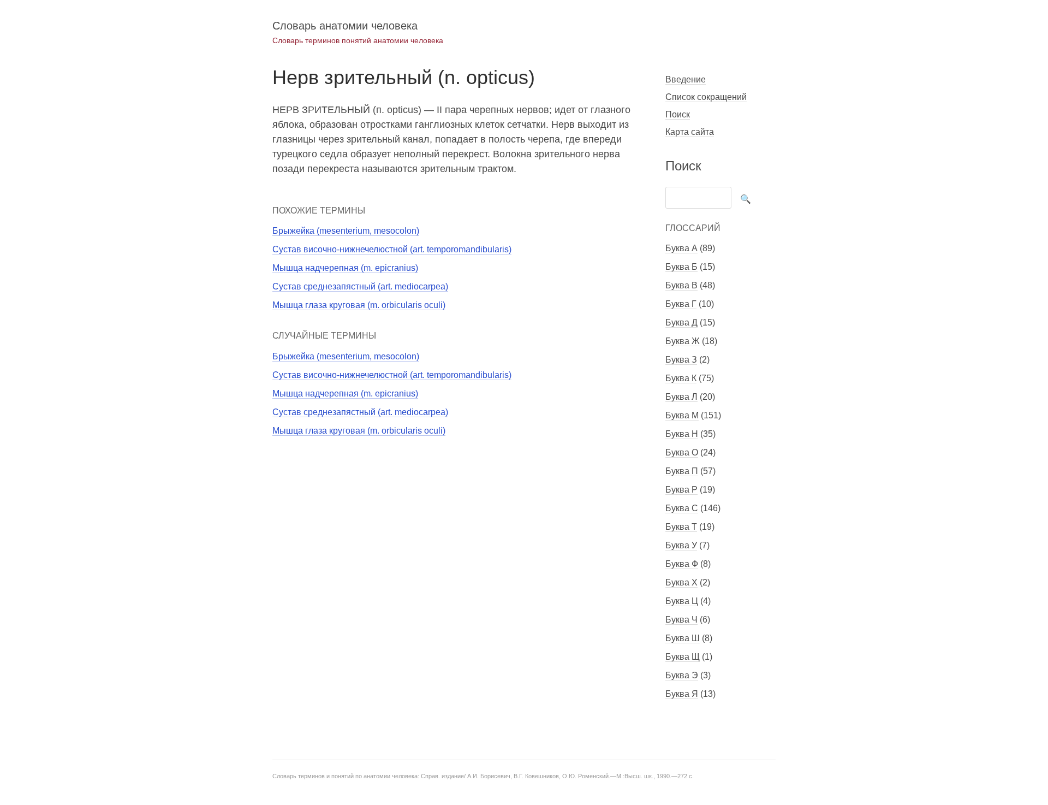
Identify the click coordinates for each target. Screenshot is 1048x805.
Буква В (681, 285)
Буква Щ (682, 656)
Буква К (680, 378)
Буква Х (681, 582)
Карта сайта (689, 132)
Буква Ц (681, 601)
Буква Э (681, 675)
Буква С (681, 508)
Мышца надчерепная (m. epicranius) (345, 268)
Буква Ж (682, 341)
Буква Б (681, 266)
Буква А (681, 248)
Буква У (681, 545)
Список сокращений (706, 97)
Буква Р (681, 489)
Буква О (681, 452)
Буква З (681, 359)
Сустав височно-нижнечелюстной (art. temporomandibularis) (391, 249)
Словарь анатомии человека (345, 26)
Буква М (682, 415)
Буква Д (681, 322)
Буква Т (681, 526)
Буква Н (681, 434)
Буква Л (681, 396)
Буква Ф (681, 564)
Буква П (681, 471)
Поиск (677, 114)
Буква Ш (682, 638)
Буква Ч (681, 619)
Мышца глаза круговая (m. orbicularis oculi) (358, 305)
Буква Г (680, 304)
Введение (685, 79)
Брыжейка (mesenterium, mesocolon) (345, 230)
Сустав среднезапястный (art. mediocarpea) (360, 286)
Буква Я (681, 694)
